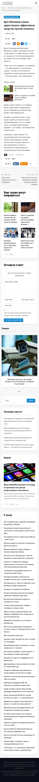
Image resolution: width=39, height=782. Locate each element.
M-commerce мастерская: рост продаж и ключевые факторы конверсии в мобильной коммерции (19, 716)
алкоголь (11, 154)
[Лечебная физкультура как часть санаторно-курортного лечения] (11, 233)
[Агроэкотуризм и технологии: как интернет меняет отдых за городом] (8, 88)
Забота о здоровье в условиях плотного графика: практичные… (25, 98)
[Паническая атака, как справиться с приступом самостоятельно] (28, 233)
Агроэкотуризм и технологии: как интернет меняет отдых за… (24, 88)
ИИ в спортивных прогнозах (13, 635)
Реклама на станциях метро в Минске (17, 589)
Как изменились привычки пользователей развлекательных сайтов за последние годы (19, 421)
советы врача (19, 154)
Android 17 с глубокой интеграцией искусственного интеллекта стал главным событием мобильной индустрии (19, 564)
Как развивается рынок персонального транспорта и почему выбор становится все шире (19, 530)
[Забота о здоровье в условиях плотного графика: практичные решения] (8, 98)
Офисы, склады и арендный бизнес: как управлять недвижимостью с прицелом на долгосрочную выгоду (18, 614)
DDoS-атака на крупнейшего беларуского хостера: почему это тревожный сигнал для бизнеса (19, 629)
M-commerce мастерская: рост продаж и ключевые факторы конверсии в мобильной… (21, 381)
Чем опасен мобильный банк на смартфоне (9, 180)
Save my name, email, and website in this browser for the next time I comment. (17, 314)
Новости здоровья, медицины (12, 17)
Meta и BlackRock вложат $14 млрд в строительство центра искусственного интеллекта (18, 430)
